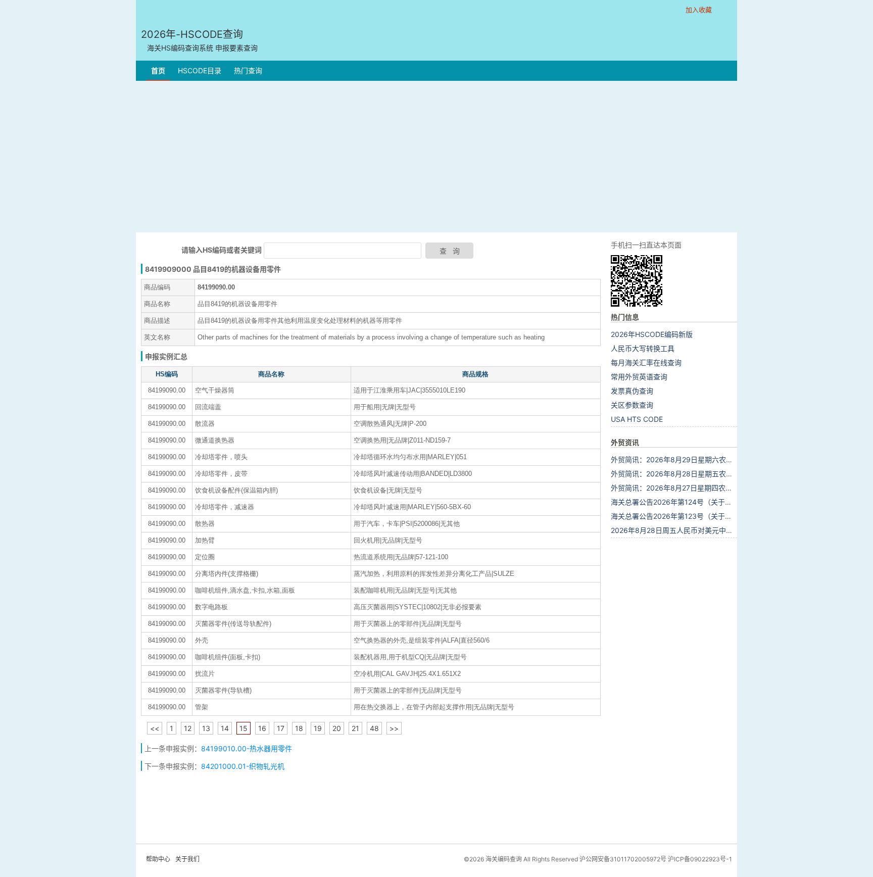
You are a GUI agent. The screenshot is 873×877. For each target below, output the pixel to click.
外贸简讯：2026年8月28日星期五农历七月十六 (686, 473)
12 (187, 728)
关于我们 (187, 859)
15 (243, 728)
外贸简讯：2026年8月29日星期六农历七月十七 (686, 459)
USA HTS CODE (637, 419)
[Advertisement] (436, 156)
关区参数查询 (632, 405)
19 (318, 728)
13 (206, 728)
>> (394, 728)
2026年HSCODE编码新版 (652, 334)
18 (299, 728)
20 (336, 728)
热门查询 (248, 70)
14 (225, 728)
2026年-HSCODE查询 (199, 40)
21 (355, 728)
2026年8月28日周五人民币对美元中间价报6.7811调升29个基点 (712, 530)
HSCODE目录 (199, 70)
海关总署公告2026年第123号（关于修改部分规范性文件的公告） (714, 516)
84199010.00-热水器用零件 (246, 748)
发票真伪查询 (632, 390)
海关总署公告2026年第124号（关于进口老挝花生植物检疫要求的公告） (724, 502)
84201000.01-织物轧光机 (242, 766)
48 (374, 728)
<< (154, 728)
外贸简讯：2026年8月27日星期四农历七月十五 (686, 487)
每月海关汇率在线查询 (646, 362)
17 (280, 728)
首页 (158, 70)
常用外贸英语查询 (639, 376)
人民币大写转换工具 (642, 348)
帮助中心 (158, 859)
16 (262, 728)
